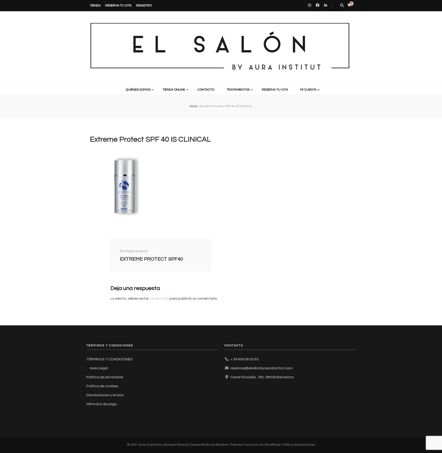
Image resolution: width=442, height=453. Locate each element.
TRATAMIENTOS (238, 89)
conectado (159, 298)
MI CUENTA (308, 89)
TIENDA (95, 5)
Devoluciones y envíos (105, 395)
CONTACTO (205, 89)
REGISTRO (144, 5)
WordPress (272, 444)
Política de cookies (102, 386)
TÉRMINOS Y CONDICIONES (109, 359)
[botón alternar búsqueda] (342, 6)
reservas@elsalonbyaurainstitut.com (261, 368)
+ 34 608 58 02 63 (244, 359)
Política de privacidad (104, 377)
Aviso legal (99, 368)
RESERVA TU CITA (118, 5)
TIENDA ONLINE (174, 89)
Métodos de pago (101, 404)
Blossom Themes (229, 444)
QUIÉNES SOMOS (138, 89)
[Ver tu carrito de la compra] (349, 5)
